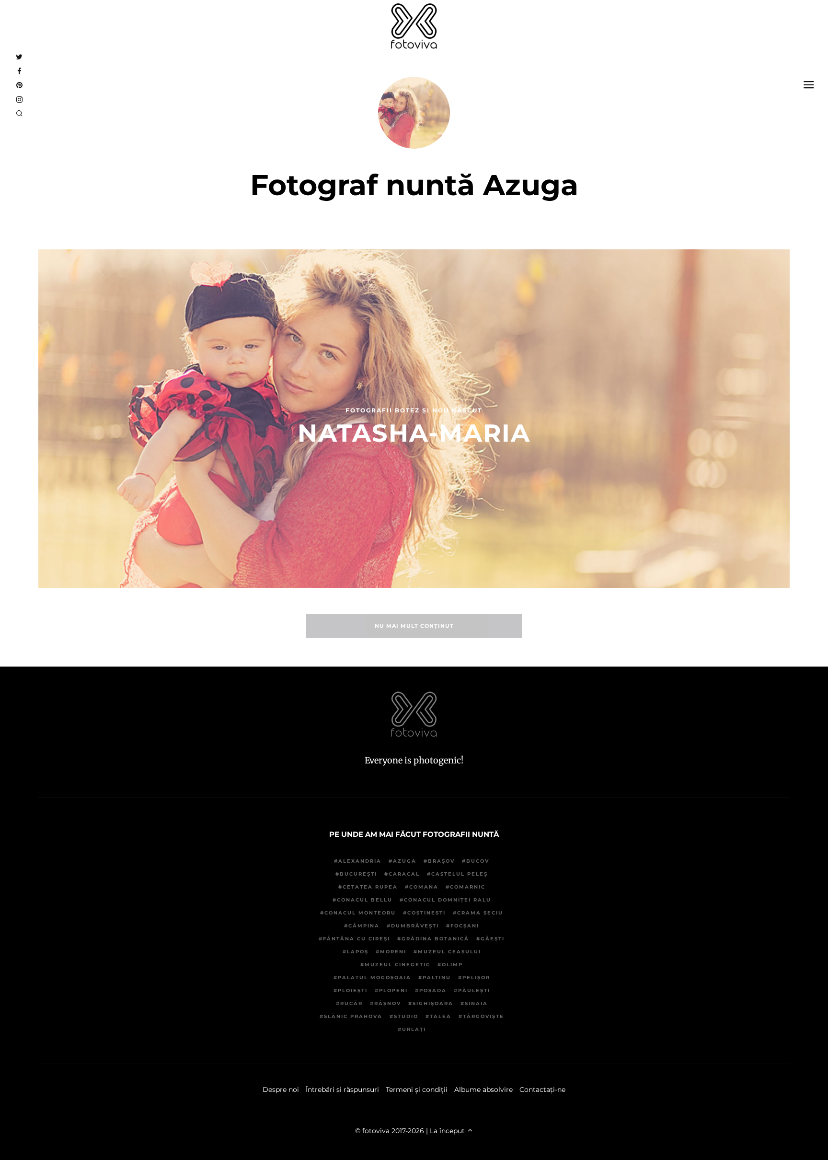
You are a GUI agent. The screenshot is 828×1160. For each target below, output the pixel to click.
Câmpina (364, 926)
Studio (406, 1016)
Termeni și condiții (417, 1089)
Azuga (404, 861)
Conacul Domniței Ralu (447, 900)
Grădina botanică (435, 939)
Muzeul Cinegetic (397, 964)
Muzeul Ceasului (449, 952)
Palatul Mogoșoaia (374, 977)
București (358, 874)
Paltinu (437, 977)
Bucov (477, 861)
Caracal (404, 874)
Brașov (441, 861)
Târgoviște (483, 1016)
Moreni (393, 952)
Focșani (464, 926)
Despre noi (281, 1089)
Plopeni (393, 990)
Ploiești (353, 990)
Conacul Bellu (364, 900)
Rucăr (351, 1003)
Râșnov (387, 1003)
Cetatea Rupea (370, 887)
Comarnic (467, 887)
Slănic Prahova (353, 1016)
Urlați (414, 1029)
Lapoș (357, 952)
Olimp (452, 964)
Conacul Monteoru (360, 913)
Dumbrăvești (415, 926)
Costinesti (426, 913)
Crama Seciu (480, 913)
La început (448, 1130)
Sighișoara (433, 1003)
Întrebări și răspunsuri (342, 1089)
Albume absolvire (483, 1089)
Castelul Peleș (459, 874)
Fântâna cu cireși (356, 939)
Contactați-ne (542, 1089)
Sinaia (476, 1003)
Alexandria (359, 861)
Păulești (474, 990)
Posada (433, 990)
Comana (423, 887)
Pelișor (476, 977)
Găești (493, 939)
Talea (440, 1016)
